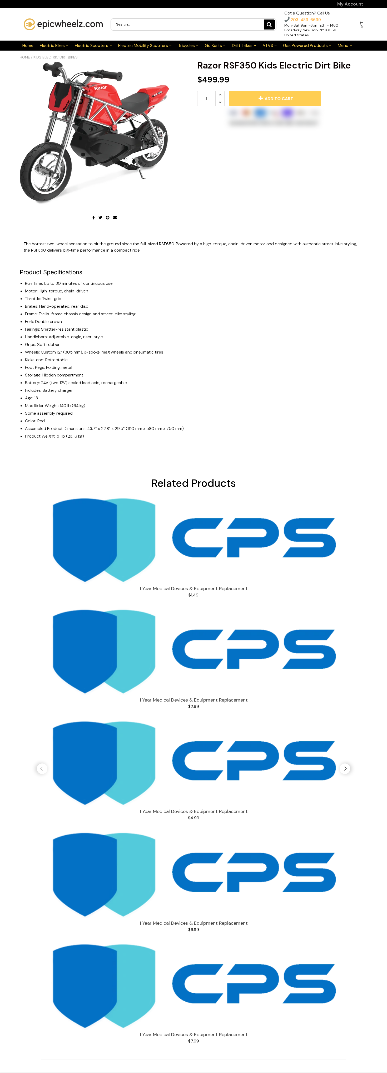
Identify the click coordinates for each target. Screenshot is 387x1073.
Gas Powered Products (306, 45)
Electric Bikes (53, 45)
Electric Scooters (92, 45)
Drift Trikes (243, 45)
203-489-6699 (305, 19)
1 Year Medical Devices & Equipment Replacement (194, 588)
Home (27, 45)
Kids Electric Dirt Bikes (55, 57)
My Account (350, 4)
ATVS (268, 45)
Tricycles (187, 45)
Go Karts (214, 45)
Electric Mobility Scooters (143, 45)
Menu (343, 45)
